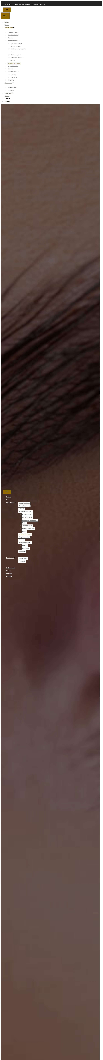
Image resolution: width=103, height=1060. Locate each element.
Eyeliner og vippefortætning (29, 520)
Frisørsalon (10, 558)
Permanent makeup (24, 511)
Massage (21, 539)
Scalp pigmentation (24, 503)
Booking (9, 576)
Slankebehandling (24, 542)
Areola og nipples (27, 525)
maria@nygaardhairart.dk (39, 4)
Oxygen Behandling (24, 537)
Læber (24, 523)
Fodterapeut (10, 568)
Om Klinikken (10, 502)
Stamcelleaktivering (24, 506)
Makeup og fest (23, 558)
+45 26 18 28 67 (8, 4)
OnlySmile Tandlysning (25, 534)
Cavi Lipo (24, 545)
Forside (8, 497)
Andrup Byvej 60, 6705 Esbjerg (22, 4)
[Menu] (7, 492)
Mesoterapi (22, 551)
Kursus (8, 571)
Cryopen (21, 508)
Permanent (22, 561)
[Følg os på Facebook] (4, 2)
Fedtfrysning (25, 548)
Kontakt (9, 573)
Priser (8, 500)
